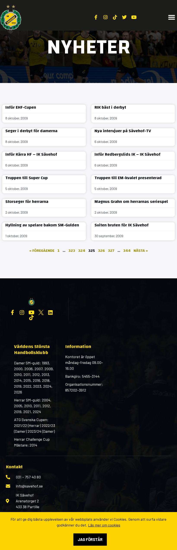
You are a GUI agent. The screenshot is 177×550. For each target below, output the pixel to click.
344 (127, 250)
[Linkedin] (50, 312)
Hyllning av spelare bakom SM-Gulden (42, 225)
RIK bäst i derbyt (110, 107)
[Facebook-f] (12, 312)
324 (81, 250)
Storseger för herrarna (26, 201)
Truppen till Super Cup (26, 178)
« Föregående (41, 250)
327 (111, 250)
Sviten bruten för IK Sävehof (122, 225)
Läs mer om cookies (104, 525)
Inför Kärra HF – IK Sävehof (31, 154)
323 (71, 250)
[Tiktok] (31, 317)
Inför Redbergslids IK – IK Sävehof (127, 154)
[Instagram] (22, 312)
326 (101, 250)
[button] (171, 17)
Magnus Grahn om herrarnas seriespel (131, 201)
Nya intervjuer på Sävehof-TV (123, 131)
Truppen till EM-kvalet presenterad (128, 178)
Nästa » (141, 250)
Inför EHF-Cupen (20, 107)
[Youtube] (31, 312)
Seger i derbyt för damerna (31, 131)
